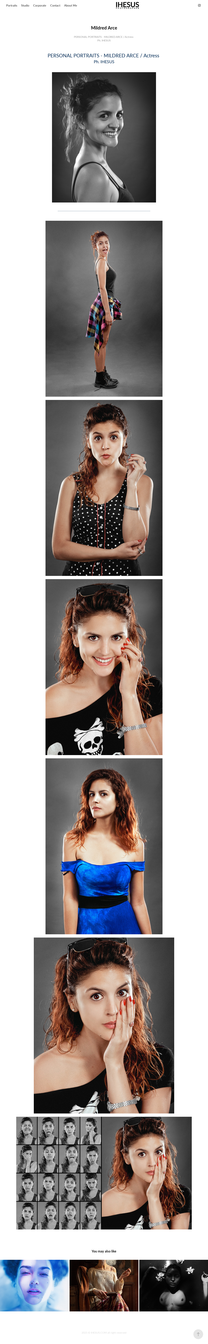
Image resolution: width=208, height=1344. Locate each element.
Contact (55, 5)
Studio (25, 5)
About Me (70, 5)
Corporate (39, 5)
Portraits (11, 5)
